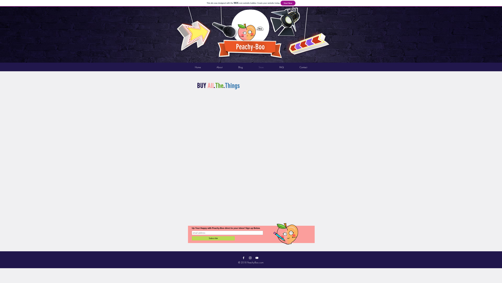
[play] (323, 9)
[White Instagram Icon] (250, 258)
